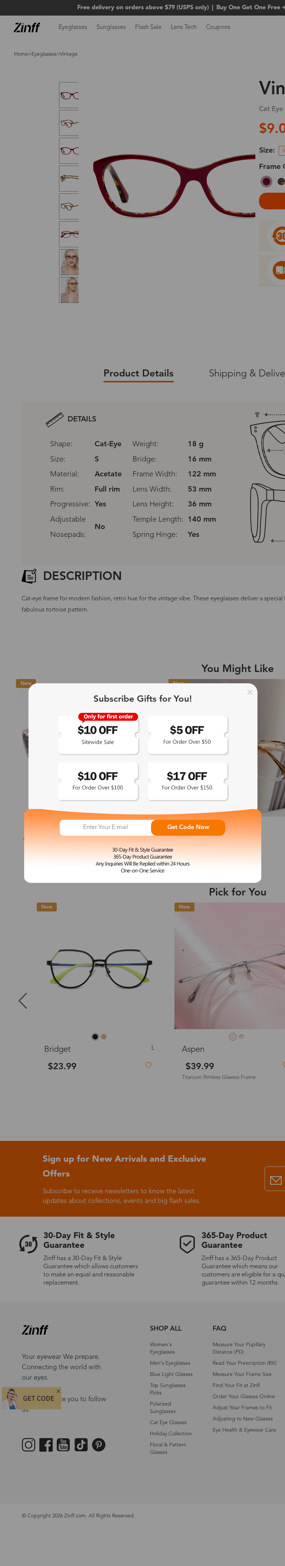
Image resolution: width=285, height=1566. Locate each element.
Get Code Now (188, 828)
